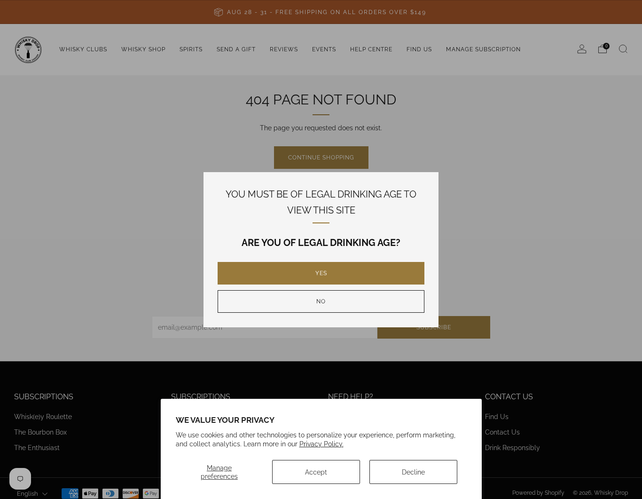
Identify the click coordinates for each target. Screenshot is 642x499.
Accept (316, 472)
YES (321, 273)
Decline (413, 472)
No (321, 301)
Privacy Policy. (321, 444)
